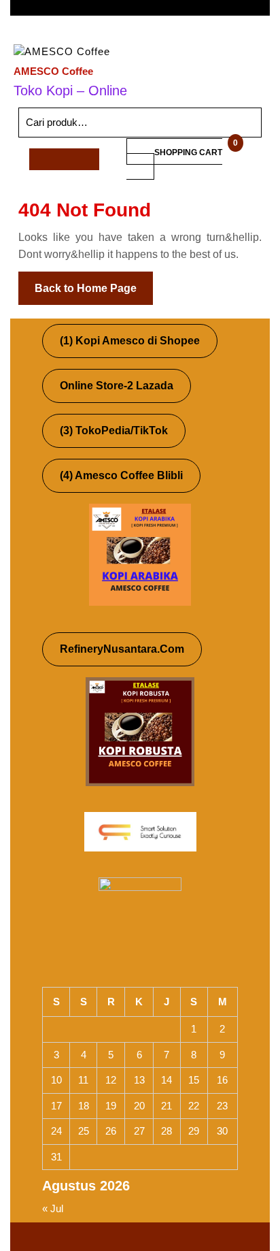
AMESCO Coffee (53, 71)
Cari (233, 122)
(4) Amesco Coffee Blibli (121, 475)
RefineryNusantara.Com (122, 649)
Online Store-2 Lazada (116, 385)
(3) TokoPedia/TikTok (114, 430)
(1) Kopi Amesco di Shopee (130, 340)
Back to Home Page (94, 283)
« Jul (52, 1208)
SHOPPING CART (188, 152)
